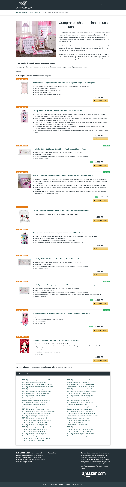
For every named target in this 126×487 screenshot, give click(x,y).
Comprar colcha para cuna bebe (77, 425)
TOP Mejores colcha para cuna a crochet (80, 411)
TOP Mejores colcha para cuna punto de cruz (36, 389)
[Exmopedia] (24, 5)
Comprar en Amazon (101, 100)
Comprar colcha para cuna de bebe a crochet (36, 420)
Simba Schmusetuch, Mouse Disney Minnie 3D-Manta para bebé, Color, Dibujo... (62, 314)
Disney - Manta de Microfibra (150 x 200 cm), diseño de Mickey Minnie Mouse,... (62, 210)
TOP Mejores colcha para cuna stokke (79, 380)
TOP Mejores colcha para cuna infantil (79, 389)
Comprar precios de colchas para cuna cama (36, 413)
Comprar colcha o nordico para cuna (33, 431)
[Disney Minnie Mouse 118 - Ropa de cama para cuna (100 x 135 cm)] (24, 116)
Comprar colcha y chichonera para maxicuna (36, 438)
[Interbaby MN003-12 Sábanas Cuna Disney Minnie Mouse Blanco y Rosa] (24, 152)
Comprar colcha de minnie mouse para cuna (81, 413)
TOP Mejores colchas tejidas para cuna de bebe (37, 387)
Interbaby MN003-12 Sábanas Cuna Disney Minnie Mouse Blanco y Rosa (59, 149)
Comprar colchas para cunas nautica (79, 431)
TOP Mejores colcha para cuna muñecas (80, 427)
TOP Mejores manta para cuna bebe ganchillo (81, 391)
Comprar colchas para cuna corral (33, 440)
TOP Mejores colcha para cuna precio (34, 434)
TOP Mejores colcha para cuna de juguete (80, 384)
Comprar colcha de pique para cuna (33, 436)
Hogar (106, 5)
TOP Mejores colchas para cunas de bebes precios (38, 411)
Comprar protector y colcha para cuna (79, 409)
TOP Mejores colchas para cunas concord (80, 434)
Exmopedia (19, 12)
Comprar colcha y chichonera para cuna (80, 436)
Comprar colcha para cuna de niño (78, 398)
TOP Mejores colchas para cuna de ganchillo (36, 380)
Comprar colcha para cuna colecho (78, 420)
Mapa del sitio (79, 484)
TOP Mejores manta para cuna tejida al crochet (37, 427)
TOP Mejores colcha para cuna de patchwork (36, 391)
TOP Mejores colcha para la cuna (78, 400)
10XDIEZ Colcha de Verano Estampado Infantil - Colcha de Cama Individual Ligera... (63, 175)
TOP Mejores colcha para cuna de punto (80, 395)
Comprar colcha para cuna (75, 422)
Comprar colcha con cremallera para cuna (80, 387)
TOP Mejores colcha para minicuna (33, 395)
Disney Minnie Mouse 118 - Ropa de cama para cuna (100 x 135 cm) (57, 111)
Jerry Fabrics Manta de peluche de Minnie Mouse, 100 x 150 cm (56, 340)
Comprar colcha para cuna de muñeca (34, 429)
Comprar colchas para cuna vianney (78, 382)
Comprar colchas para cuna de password (35, 422)
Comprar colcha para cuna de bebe (33, 404)
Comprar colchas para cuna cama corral (80, 429)
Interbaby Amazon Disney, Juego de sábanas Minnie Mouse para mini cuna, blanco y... (64, 285)
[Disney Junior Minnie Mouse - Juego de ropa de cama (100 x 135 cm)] (24, 238)
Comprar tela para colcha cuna (77, 404)
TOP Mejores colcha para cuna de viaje (34, 418)
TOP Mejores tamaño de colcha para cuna (35, 393)
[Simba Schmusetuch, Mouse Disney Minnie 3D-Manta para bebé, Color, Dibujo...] (24, 319)
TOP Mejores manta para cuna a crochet (35, 416)
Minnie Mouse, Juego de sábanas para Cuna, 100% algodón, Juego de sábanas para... (64, 83)
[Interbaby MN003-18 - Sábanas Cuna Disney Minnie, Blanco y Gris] (24, 262)
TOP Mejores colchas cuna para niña (34, 382)
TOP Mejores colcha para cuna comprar (80, 402)
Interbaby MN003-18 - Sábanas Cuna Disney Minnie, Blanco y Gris (57, 259)
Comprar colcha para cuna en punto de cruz (36, 400)
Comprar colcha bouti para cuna (32, 407)
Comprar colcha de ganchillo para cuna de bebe (82, 416)
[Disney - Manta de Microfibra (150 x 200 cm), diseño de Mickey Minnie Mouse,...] (24, 216)
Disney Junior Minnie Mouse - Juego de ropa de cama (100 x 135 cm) (58, 233)
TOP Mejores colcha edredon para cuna (35, 425)
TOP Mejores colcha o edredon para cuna (35, 409)
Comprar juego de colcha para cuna (33, 398)
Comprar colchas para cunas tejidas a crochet (82, 407)
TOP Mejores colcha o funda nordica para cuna (37, 384)
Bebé (100, 5)
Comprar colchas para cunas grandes (79, 393)
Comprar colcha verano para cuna (78, 418)
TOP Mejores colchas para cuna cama (34, 402)
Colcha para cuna (34, 12)
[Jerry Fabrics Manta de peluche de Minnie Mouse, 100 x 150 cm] (24, 346)
